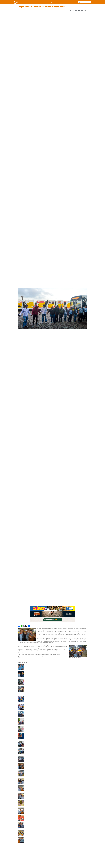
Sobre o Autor (43, 2)
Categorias (51, 2)
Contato (60, 2)
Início (36, 2)
